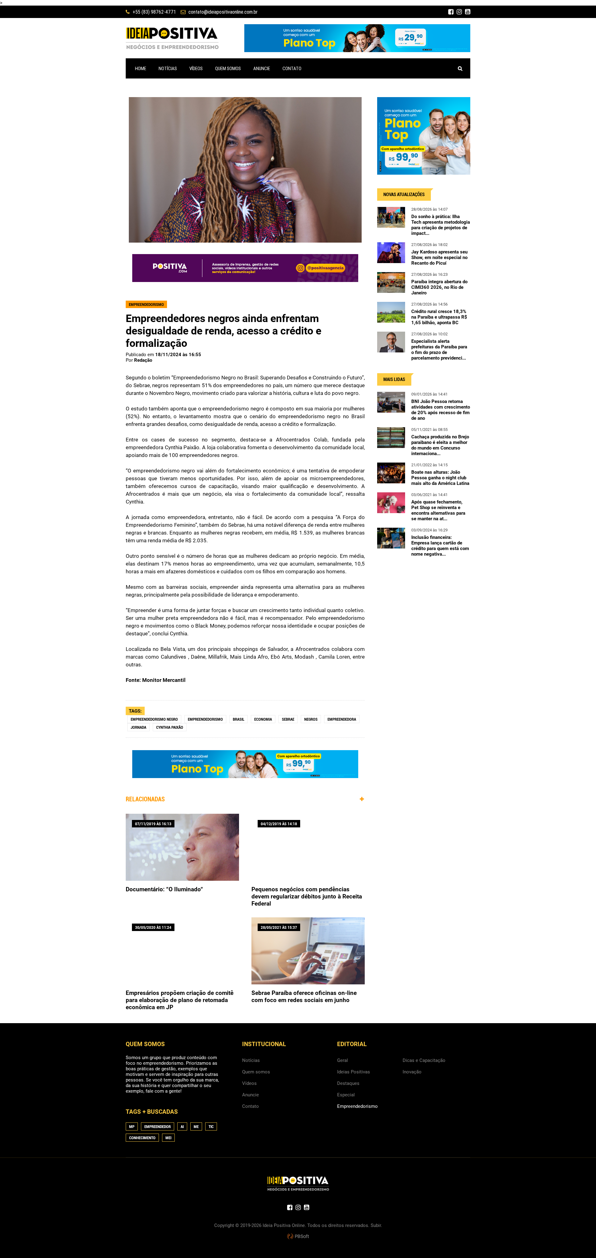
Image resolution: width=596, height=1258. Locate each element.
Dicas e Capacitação (424, 1060)
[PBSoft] (298, 1236)
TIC (211, 1126)
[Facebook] (451, 12)
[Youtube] (467, 12)
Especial (346, 1095)
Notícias (251, 1060)
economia (263, 719)
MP (131, 1126)
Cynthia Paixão (169, 727)
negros (311, 719)
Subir (376, 1225)
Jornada (138, 727)
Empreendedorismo (205, 719)
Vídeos (249, 1083)
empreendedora (341, 719)
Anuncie (250, 1095)
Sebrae (288, 719)
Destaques (348, 1083)
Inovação (412, 1072)
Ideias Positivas (353, 1072)
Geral (342, 1060)
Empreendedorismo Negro (154, 719)
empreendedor (157, 1126)
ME (196, 1126)
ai (182, 1126)
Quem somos (256, 1072)
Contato (250, 1106)
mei (168, 1137)
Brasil (238, 719)
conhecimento (142, 1137)
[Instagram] (459, 12)
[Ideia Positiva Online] (172, 38)
